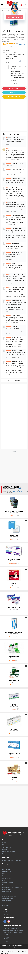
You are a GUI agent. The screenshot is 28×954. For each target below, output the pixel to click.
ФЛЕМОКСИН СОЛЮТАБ (14, 633)
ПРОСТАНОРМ (14, 681)
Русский (6, 914)
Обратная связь (7, 844)
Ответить (11, 63)
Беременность (6, 871)
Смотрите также (12, 487)
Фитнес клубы (6, 900)
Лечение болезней (7, 882)
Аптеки (4, 867)
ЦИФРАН (14, 778)
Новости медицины (8, 889)
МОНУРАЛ (14, 536)
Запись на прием (7, 878)
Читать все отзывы (14, 380)
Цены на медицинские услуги (11, 903)
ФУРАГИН (14, 730)
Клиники (4, 880)
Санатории (5, 894)
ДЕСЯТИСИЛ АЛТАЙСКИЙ (14, 511)
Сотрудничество (7, 847)
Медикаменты (6, 885)
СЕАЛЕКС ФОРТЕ (14, 754)
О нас (4, 842)
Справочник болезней (9, 896)
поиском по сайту (18, 491)
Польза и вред (6, 891)
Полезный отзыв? (14, 61)
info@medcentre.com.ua (14, 860)
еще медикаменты (22, 488)
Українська (7, 912)
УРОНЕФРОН (14, 657)
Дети (3, 873)
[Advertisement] (14, 116)
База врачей (6, 869)
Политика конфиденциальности (11, 854)
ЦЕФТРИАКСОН (14, 608)
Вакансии (5, 905)
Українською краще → (14, 17)
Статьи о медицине (8, 898)
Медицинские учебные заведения (12, 887)
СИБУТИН (14, 705)
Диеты (4, 876)
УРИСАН (14, 584)
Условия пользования (8, 851)
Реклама (4, 849)
